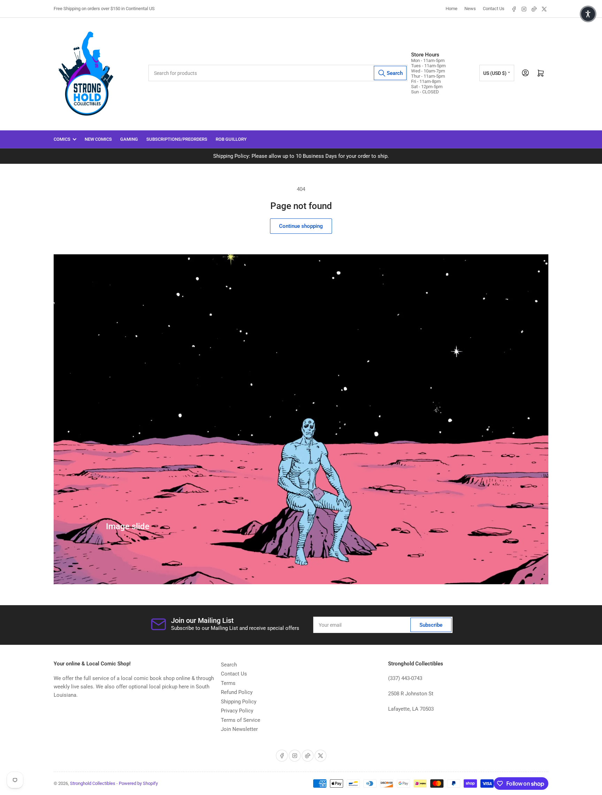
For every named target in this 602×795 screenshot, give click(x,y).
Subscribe (430, 625)
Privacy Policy (237, 711)
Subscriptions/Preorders (176, 139)
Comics (62, 139)
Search (229, 665)
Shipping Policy (238, 701)
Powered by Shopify (138, 783)
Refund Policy (237, 692)
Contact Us (493, 8)
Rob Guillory (231, 139)
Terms (228, 683)
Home (451, 8)
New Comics (98, 139)
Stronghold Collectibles (92, 783)
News (470, 8)
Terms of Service (240, 720)
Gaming (129, 139)
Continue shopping (301, 226)
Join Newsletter (239, 729)
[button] (588, 14)
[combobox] (278, 73)
